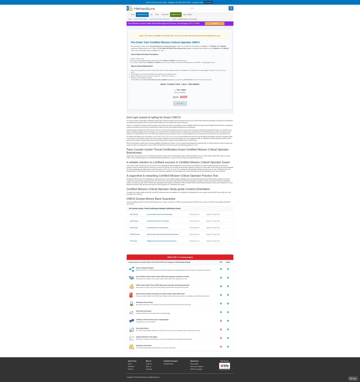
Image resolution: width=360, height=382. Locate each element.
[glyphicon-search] (231, 8)
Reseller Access (175, 14)
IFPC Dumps (133, 241)
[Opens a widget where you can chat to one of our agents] (353, 378)
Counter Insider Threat (140, 19)
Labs (151, 14)
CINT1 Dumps (134, 214)
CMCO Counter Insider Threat (172, 169)
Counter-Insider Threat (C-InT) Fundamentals (159, 214)
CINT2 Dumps (134, 221)
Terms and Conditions (180, 92)
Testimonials (165, 14)
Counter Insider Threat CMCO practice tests (164, 136)
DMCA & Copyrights (196, 369)
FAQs (157, 14)
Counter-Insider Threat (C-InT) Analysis (158, 221)
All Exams (131, 369)
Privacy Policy (194, 364)
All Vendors (131, 366)
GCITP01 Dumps (135, 234)
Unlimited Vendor (169, 364)
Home (132, 14)
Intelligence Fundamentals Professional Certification (161, 241)
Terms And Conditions (196, 366)
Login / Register (187, 14)
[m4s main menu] (128, 14)
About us (148, 366)
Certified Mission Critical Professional (157, 227)
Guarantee (149, 369)
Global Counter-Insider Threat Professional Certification (163, 234)
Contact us (149, 364)
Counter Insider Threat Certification (159, 19)
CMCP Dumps (134, 227)
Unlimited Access (142, 14)
